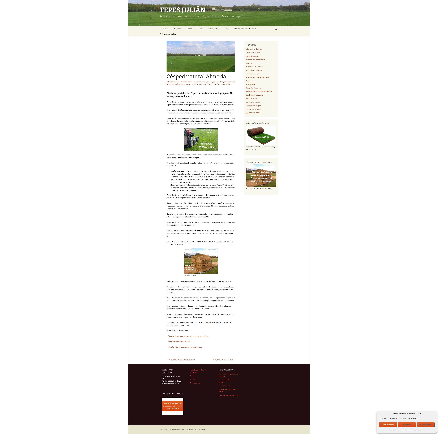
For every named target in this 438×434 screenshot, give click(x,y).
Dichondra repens (225, 386)
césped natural (218, 82)
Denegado (407, 425)
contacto (208, 322)
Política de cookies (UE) (168, 34)
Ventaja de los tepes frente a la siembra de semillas (188, 336)
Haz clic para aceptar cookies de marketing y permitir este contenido (172, 406)
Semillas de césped (253, 102)
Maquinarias (250, 81)
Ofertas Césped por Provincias (245, 29)
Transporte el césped (253, 106)
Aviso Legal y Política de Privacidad (412, 430)
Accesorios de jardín (253, 53)
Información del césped (254, 67)
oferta (183, 84)
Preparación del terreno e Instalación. (259, 91)
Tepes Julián (164, 29)
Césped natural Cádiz (224, 359)
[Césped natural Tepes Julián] (261, 175)
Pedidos (226, 29)
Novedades (177, 29)
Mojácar (177, 84)
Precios (189, 29)
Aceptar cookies (388, 425)
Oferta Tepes (187, 82)
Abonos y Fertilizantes (254, 49)
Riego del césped (252, 98)
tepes (192, 84)
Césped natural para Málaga (181, 359)
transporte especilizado (203, 84)
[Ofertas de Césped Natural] (261, 135)
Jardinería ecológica (253, 74)
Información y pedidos (254, 70)
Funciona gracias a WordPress (196, 429)
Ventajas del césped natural (179, 341)
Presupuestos (213, 29)
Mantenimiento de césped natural (257, 77)
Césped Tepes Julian (223, 84)
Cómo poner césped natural (228, 395)
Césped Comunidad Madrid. (255, 60)
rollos (188, 84)
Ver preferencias (426, 425)
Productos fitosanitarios (254, 95)
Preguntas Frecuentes (254, 88)
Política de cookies (395, 430)
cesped (209, 82)
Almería (198, 82)
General (249, 63)
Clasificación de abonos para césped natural (185, 347)
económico (228, 82)
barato (204, 82)
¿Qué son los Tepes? (253, 113)
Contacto (200, 29)
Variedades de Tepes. (253, 109)
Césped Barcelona (252, 56)
